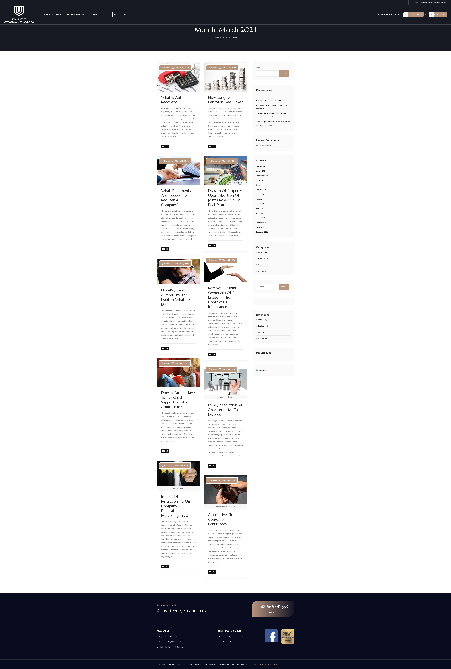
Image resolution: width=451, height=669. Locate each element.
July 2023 (259, 199)
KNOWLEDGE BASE (75, 15)
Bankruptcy (262, 252)
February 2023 (261, 223)
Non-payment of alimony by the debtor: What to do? (175, 297)
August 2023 (260, 194)
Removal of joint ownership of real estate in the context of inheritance (223, 297)
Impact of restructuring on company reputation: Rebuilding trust (175, 506)
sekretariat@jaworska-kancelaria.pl (233, 637)
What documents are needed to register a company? (176, 197)
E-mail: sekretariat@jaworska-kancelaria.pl (430, 2)
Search (259, 68)
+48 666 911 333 (390, 14)
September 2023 (262, 190)
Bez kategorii (263, 258)
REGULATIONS (260, 664)
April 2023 (259, 213)
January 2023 (261, 227)
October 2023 (261, 185)
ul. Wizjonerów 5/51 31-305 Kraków (169, 637)
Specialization (51, 15)
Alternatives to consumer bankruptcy (220, 519)
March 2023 (260, 218)
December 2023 (262, 176)
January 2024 (261, 171)
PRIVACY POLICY (273, 664)
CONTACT (94, 15)
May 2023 (259, 209)
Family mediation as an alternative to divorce (225, 410)
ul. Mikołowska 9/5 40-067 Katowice (170, 647)
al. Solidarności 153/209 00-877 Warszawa (172, 642)
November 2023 (262, 180)
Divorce (261, 265)
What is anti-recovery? (172, 99)
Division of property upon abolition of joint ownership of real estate (225, 197)
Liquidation (262, 271)
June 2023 (260, 204)
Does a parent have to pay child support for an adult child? (178, 399)
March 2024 (260, 166)
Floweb (167, 68)
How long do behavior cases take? (225, 99)
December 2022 (262, 232)
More (165, 146)
